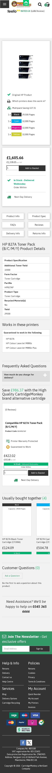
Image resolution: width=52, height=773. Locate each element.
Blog (4, 694)
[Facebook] (23, 742)
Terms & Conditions (36, 681)
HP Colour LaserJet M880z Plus (21, 348)
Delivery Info (13, 233)
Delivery (6, 673)
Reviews (39, 225)
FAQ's (13, 225)
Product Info (12, 216)
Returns (5, 669)
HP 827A (10, 339)
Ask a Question (12, 575)
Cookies (31, 673)
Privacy (31, 677)
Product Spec (39, 216)
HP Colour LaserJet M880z (19, 343)
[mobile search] (40, 5)
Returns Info (39, 233)
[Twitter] (29, 742)
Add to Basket (32, 168)
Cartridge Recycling (11, 703)
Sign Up (39, 649)
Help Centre (7, 681)
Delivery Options (9, 698)
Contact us (7, 677)
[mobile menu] (4, 4)
